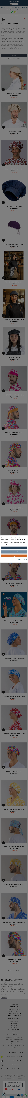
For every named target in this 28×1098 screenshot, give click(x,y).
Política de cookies (22, 559)
